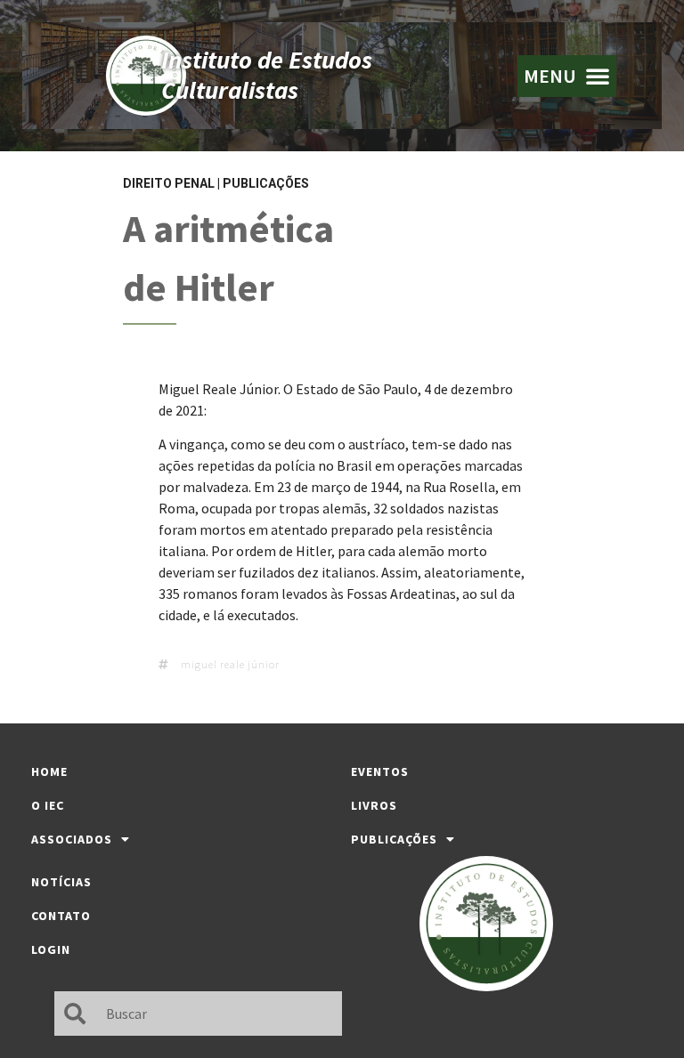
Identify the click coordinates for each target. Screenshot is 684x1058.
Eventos (380, 771)
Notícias (61, 882)
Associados (71, 839)
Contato (61, 916)
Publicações (266, 183)
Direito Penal (169, 183)
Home (49, 771)
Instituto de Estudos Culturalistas (266, 75)
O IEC (47, 805)
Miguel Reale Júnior (230, 664)
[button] (566, 76)
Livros (374, 805)
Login (50, 949)
